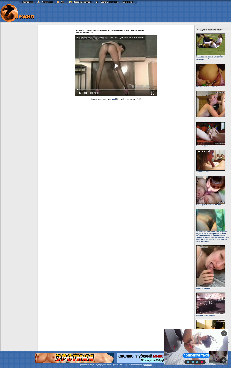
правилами (148, 365)
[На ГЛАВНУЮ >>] (27, 3)
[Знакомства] (128, 3)
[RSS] (61, 3)
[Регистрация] (45, 3)
